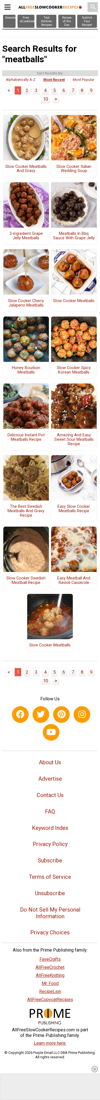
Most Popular (83, 80)
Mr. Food (50, 983)
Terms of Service (50, 876)
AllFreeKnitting (50, 975)
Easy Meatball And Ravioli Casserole (73, 580)
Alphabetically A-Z (20, 80)
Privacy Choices (50, 932)
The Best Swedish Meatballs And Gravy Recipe (26, 511)
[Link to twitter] (40, 714)
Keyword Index (50, 828)
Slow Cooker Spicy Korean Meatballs (74, 370)
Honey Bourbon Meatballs (26, 370)
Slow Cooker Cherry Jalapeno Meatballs (26, 303)
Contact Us (50, 795)
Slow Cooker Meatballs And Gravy (26, 169)
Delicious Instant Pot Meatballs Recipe (26, 437)
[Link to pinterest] (61, 714)
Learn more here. (50, 1043)
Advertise (50, 778)
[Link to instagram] (82, 714)
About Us (50, 762)
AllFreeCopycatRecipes (50, 999)
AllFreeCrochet (50, 967)
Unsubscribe (50, 893)
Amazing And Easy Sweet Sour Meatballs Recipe (74, 439)
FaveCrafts (50, 959)
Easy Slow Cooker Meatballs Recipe (74, 508)
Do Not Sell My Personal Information (50, 913)
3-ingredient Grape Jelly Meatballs (26, 236)
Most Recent (54, 80)
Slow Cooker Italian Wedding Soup (73, 169)
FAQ (50, 811)
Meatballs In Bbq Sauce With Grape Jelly (74, 236)
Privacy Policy (50, 844)
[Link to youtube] (51, 732)
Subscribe (50, 860)
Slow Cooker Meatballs (73, 301)
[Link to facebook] (20, 714)
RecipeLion (50, 991)
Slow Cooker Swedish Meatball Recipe (26, 580)
